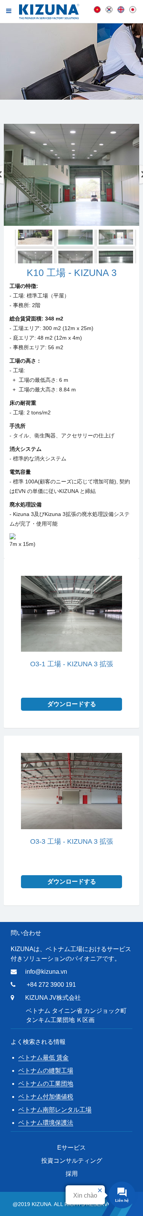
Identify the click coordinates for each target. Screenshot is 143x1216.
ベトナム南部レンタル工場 (55, 1109)
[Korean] (109, 9)
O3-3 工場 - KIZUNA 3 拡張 (71, 841)
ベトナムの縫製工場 (45, 1070)
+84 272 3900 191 (51, 984)
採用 (72, 1173)
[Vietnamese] (97, 9)
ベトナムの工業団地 (45, 1083)
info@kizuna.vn (46, 971)
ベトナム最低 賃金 (43, 1057)
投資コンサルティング (71, 1160)
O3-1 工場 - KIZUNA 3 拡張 (71, 664)
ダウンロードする (71, 704)
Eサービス (71, 1147)
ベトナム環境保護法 (45, 1122)
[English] (120, 9)
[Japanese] (132, 9)
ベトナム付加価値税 (45, 1096)
